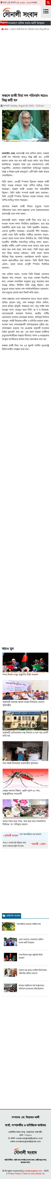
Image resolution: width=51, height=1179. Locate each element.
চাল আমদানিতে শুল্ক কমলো (22, 835)
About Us (40, 1173)
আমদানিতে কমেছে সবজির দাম (29, 924)
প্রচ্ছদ (6, 29)
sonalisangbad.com (33, 1171)
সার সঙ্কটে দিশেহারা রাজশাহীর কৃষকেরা (20, 763)
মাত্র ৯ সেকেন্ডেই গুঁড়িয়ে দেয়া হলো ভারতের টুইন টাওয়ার (25, 844)
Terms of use (28, 1173)
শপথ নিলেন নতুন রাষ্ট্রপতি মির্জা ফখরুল (20, 674)
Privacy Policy (13, 1173)
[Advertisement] (25, 63)
